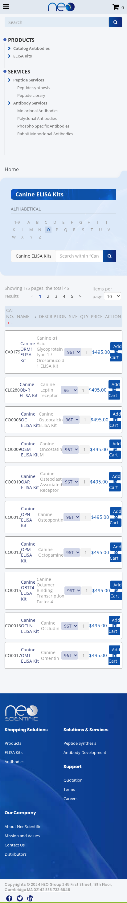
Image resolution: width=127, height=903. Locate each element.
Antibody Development (84, 752)
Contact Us (15, 845)
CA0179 (12, 352)
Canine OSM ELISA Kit (30, 449)
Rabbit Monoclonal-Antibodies (45, 133)
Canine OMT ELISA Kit (30, 655)
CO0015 (13, 590)
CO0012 (13, 517)
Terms (69, 789)
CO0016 (13, 626)
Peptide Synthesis (79, 743)
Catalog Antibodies (31, 48)
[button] (9, 48)
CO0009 (13, 449)
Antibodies (14, 761)
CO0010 (13, 482)
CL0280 (12, 390)
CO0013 (13, 552)
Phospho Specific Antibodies (43, 126)
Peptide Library (31, 95)
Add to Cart (116, 351)
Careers (70, 798)
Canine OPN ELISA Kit (28, 517)
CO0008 (13, 420)
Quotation (73, 780)
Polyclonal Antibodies (37, 118)
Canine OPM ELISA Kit (28, 552)
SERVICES (19, 71)
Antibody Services (30, 103)
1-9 (17, 222)
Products (13, 743)
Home (12, 169)
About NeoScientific (23, 826)
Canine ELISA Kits (33, 256)
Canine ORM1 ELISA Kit (27, 352)
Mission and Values (22, 835)
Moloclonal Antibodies (37, 110)
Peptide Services (28, 80)
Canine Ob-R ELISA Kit (29, 389)
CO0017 (13, 655)
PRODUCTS (21, 40)
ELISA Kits (22, 56)
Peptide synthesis (33, 87)
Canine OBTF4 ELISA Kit (28, 590)
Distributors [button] (16, 854)
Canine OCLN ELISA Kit (30, 625)
